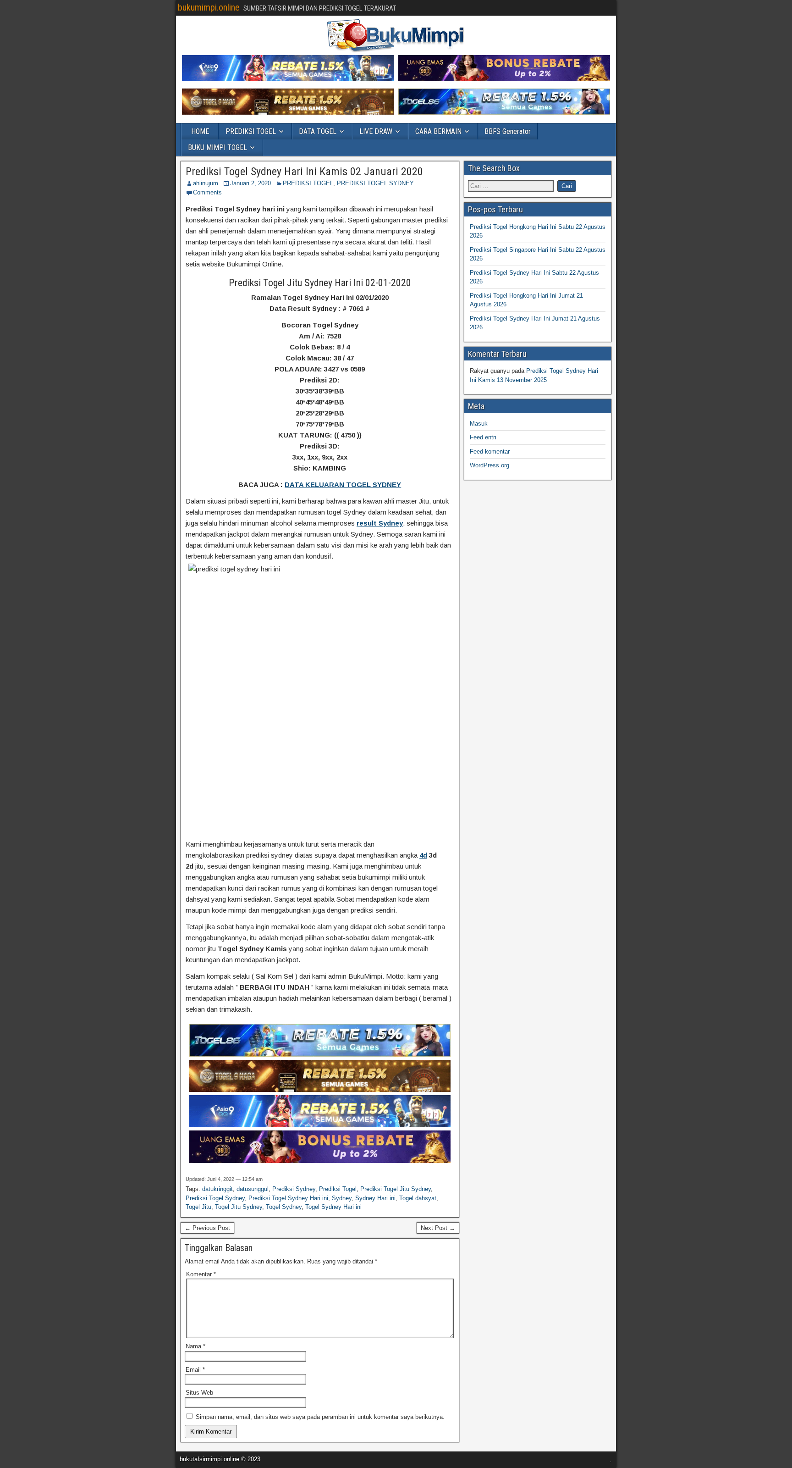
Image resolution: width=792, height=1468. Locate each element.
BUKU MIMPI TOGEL (217, 147)
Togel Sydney (284, 1206)
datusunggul (252, 1188)
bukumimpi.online (209, 7)
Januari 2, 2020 (250, 183)
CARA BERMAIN (438, 131)
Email (195, 1369)
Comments (207, 192)
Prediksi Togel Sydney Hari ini (288, 1198)
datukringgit (217, 1188)
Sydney (342, 1198)
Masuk (479, 423)
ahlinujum (205, 183)
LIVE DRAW (375, 131)
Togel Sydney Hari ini (333, 1206)
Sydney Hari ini (375, 1198)
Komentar (201, 1274)
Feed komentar (490, 451)
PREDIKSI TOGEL (251, 131)
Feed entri (483, 437)
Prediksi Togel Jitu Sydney (395, 1188)
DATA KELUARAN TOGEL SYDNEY (343, 484)
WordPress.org (489, 465)
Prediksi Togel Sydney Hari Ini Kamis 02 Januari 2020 (304, 171)
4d (423, 855)
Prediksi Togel (338, 1188)
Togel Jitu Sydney (238, 1206)
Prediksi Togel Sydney (215, 1198)
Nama (195, 1346)
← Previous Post (207, 1227)
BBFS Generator (507, 131)
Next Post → (438, 1227)
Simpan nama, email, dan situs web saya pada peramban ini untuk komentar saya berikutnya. (320, 1416)
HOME (200, 131)
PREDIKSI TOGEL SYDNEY (375, 183)
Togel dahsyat (417, 1198)
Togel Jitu (198, 1206)
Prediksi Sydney (293, 1188)
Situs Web (199, 1392)
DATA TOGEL (317, 131)
